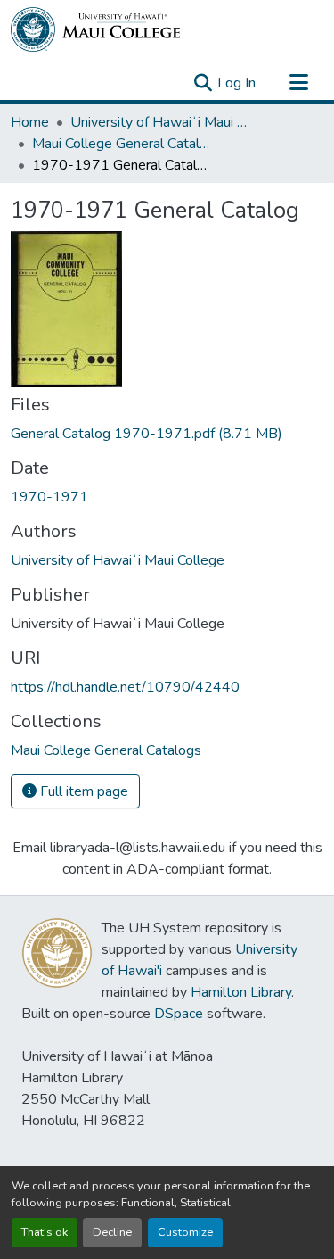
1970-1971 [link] (49, 497)
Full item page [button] (82, 791)
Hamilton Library (241, 992)
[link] (167, 433)
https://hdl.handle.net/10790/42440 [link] (125, 687)
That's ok (44, 1232)
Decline (112, 1232)
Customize (185, 1232)
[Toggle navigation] (298, 83)
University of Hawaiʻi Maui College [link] (159, 122)
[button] (95, 29)
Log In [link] (236, 83)
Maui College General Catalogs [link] (121, 143)
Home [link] (30, 122)
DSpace (178, 1013)
